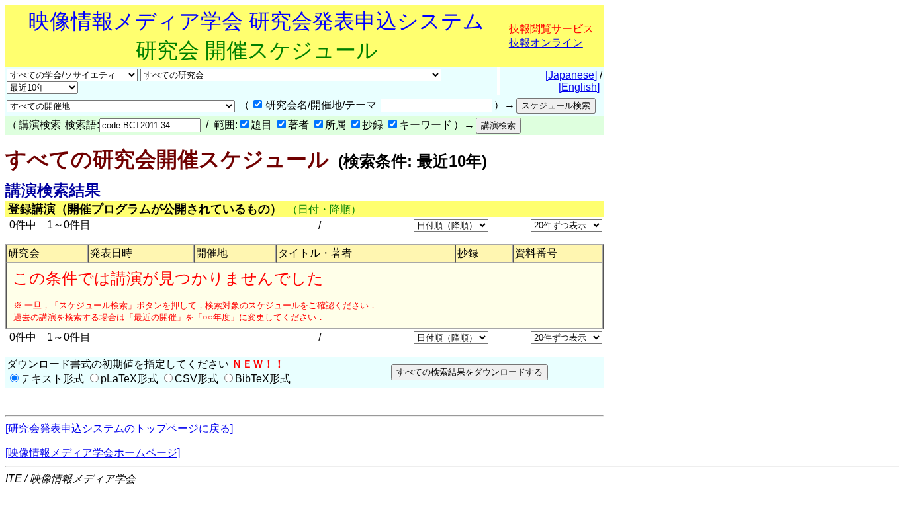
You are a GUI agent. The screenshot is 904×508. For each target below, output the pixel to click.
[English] (579, 87)
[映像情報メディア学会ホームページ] (92, 452)
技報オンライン (546, 42)
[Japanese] (571, 75)
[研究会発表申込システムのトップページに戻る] (119, 428)
